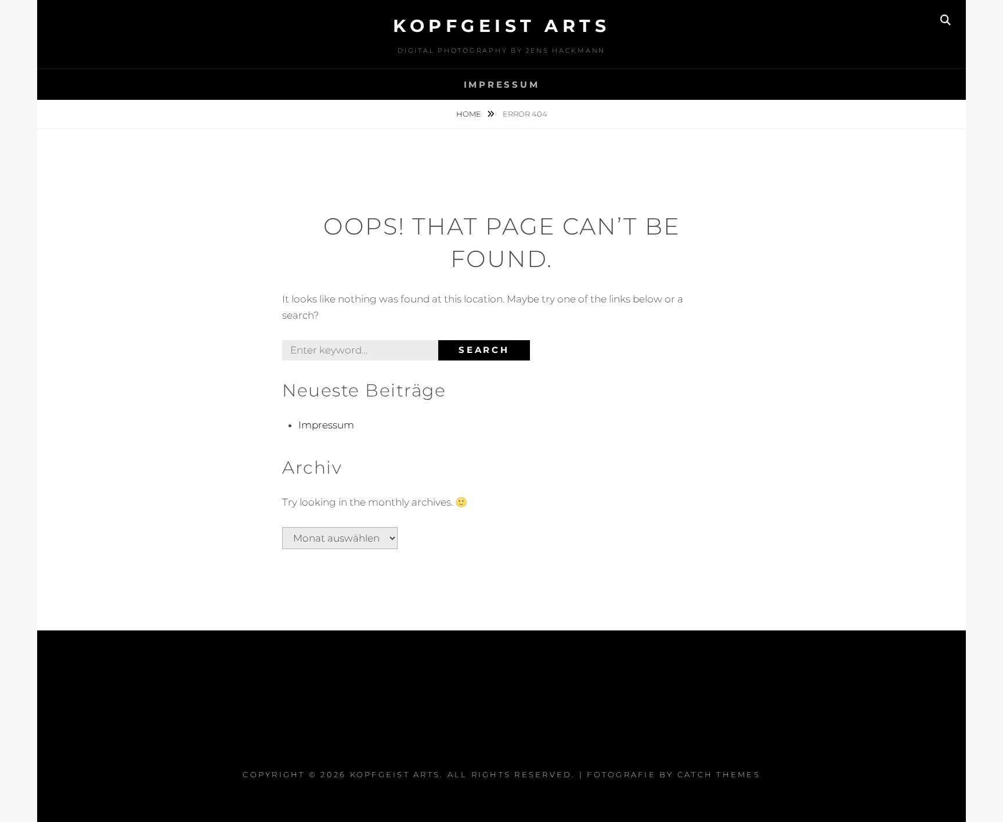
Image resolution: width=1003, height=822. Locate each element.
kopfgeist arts (501, 26)
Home (469, 113)
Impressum (502, 84)
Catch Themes (718, 774)
